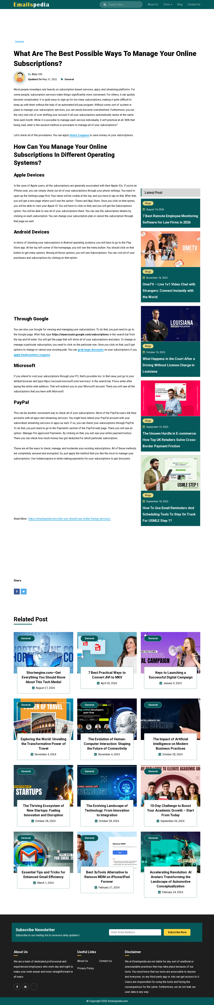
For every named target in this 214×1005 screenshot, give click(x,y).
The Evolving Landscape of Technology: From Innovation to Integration (107, 810)
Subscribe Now (177, 932)
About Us (153, 4)
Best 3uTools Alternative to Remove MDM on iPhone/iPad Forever (107, 877)
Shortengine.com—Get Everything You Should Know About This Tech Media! (43, 677)
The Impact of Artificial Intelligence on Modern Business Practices (170, 743)
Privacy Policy (85, 968)
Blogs (148, 203)
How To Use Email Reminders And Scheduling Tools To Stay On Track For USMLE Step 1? (169, 514)
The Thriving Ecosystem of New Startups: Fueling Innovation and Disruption (43, 810)
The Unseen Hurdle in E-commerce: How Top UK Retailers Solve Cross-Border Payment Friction (169, 439)
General (19, 41)
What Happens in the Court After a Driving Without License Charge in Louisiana (169, 365)
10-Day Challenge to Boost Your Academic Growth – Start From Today (170, 810)
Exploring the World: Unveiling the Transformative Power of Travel (43, 743)
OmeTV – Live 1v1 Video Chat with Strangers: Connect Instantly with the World (169, 290)
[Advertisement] (107, 22)
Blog (180, 4)
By (35, 74)
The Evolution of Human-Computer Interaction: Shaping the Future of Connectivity (107, 743)
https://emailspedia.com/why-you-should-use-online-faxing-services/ (69, 518)
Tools (166, 4)
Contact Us (194, 4)
